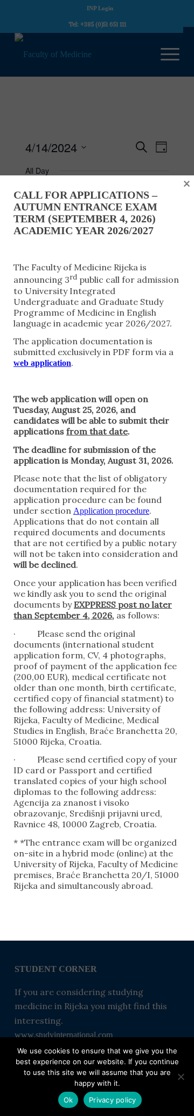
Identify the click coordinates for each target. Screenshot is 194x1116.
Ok (68, 1099)
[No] (180, 1076)
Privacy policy (112, 1099)
